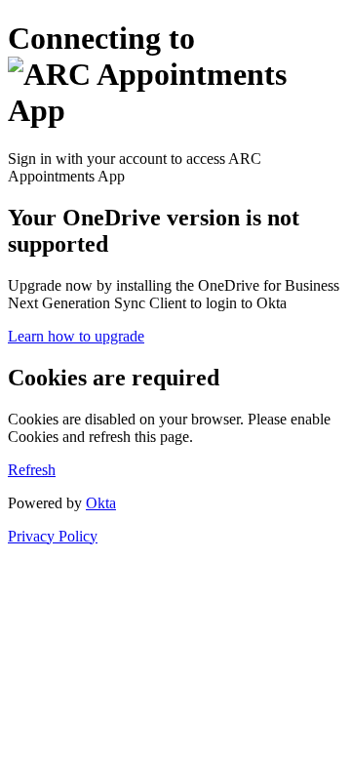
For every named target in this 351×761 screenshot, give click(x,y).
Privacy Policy (53, 536)
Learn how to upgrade (76, 336)
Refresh (32, 469)
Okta (101, 503)
